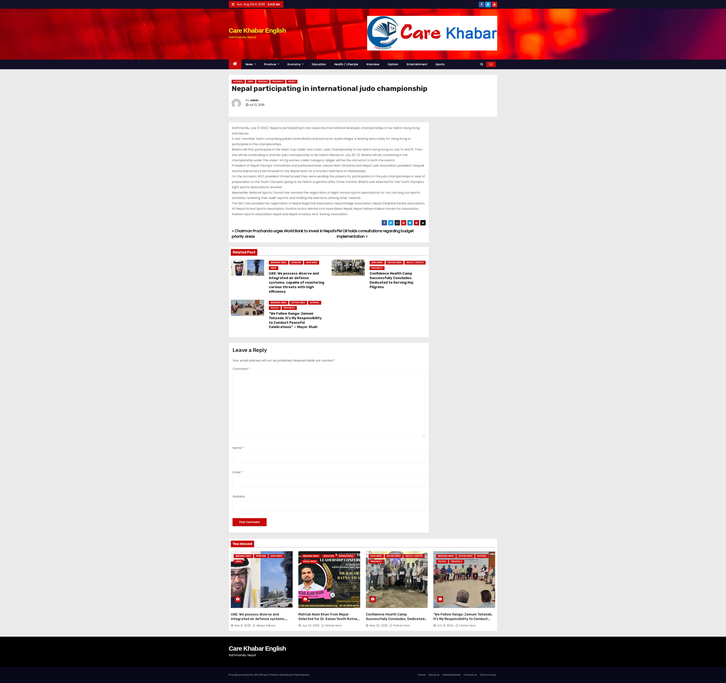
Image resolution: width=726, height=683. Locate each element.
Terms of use (488, 675)
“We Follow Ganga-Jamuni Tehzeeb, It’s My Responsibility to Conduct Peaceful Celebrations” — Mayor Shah (295, 320)
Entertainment (417, 64)
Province (270, 64)
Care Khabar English (257, 30)
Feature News (395, 262)
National (238, 81)
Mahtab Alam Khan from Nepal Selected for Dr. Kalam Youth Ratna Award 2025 (327, 619)
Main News (311, 262)
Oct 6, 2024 (445, 625)
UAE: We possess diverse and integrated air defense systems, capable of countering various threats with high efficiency (296, 282)
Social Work (309, 561)
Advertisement (451, 675)
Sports (440, 64)
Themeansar (301, 675)
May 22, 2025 (379, 625)
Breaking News (278, 262)
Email (238, 472)
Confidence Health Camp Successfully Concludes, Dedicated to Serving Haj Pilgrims (391, 280)
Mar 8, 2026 (243, 625)
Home (422, 675)
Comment (241, 369)
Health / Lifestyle (346, 64)
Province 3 (277, 81)
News (250, 64)
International (346, 556)
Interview (373, 64)
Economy (295, 64)
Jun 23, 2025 (310, 625)
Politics (275, 308)
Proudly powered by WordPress (248, 675)
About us (434, 675)
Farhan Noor (333, 625)
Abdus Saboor (266, 625)
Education (319, 64)
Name (238, 448)
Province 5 (289, 308)
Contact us (470, 675)
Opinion (393, 64)
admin (254, 100)
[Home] (235, 64)
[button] (481, 64)
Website (239, 496)
